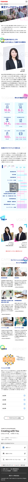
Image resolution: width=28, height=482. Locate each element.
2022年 (4, 408)
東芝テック (8, 447)
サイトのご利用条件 (7, 471)
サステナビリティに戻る (15, 418)
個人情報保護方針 (15, 469)
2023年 (4, 404)
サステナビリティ (13, 437)
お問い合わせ (6, 469)
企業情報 (7, 437)
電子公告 (23, 465)
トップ (2, 437)
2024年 (4, 400)
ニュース (17, 465)
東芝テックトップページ (8, 465)
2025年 (4, 395)
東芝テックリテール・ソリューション (13, 459)
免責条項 (15, 471)
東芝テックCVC (9, 453)
